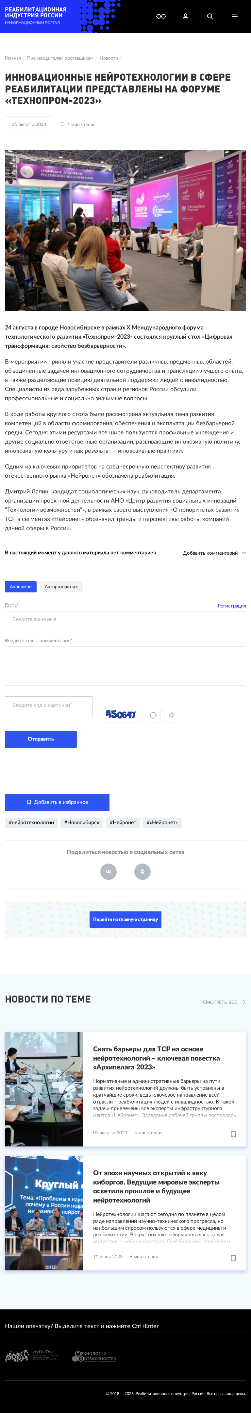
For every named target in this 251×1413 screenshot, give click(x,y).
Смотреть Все (220, 1002)
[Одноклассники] (142, 872)
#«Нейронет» (162, 822)
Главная (13, 58)
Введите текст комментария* (38, 640)
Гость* (11, 605)
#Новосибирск (81, 822)
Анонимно (21, 587)
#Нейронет (123, 822)
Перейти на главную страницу (125, 919)
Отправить (41, 739)
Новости (109, 58)
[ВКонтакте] (108, 872)
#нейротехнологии (31, 822)
